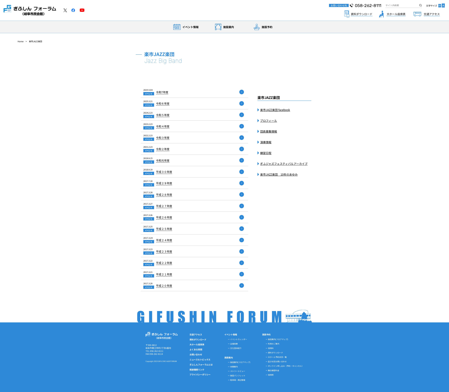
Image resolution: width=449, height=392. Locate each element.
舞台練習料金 (273, 370)
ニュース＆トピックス (200, 359)
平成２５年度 (164, 229)
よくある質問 (196, 349)
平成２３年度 (164, 251)
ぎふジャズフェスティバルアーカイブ (284, 164)
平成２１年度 (164, 274)
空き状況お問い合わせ (277, 361)
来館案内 (234, 366)
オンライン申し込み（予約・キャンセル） (286, 366)
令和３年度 (162, 138)
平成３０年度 (164, 172)
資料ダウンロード (198, 339)
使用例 (271, 374)
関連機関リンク (197, 369)
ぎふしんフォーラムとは (201, 364)
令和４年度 (162, 126)
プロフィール (268, 121)
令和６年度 (162, 103)
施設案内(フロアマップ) (240, 362)
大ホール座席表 (197, 344)
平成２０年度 (164, 286)
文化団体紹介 (235, 348)
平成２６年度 (164, 217)
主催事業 (234, 343)
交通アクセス (196, 334)
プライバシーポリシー (200, 374)
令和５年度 (162, 115)
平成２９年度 (164, 183)
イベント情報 (190, 27)
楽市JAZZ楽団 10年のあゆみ (279, 174)
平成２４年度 (164, 240)
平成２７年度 (164, 206)
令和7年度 (162, 92)
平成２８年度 (164, 195)
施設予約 (267, 27)
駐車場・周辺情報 (237, 380)
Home (21, 41)
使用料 (271, 348)
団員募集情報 (268, 131)
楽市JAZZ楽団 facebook (275, 110)
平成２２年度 (164, 263)
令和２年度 (162, 149)
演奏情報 (265, 142)
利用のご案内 (273, 343)
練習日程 (265, 153)
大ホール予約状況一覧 (277, 357)
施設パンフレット (237, 375)
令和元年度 (162, 160)
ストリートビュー (237, 371)
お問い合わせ (196, 354)
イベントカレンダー (238, 339)
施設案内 (228, 27)
